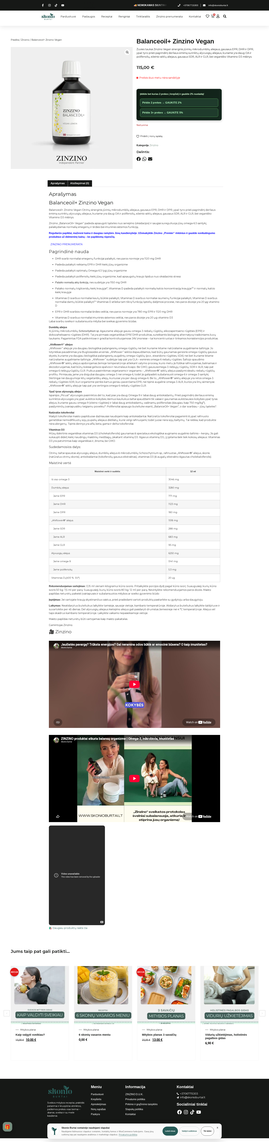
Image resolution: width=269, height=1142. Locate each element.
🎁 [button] (7, 1127)
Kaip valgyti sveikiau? (30, 1034)
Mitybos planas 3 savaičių (159, 1034)
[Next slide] (262, 1013)
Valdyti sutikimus (189, 1131)
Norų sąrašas (98, 1109)
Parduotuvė (68, 16)
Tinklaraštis (143, 16)
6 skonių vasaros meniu (95, 1034)
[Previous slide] (7, 1013)
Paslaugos (88, 16)
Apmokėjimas (98, 1104)
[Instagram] (186, 1112)
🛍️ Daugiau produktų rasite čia (68, 928)
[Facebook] (179, 1112)
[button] (225, 16)
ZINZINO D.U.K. (134, 1094)
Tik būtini (207, 1131)
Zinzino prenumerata (169, 16)
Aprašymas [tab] (58, 183)
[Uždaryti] (217, 1127)
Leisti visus (170, 1131)
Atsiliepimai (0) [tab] (79, 183)
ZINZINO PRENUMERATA (66, 244)
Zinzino (25, 39)
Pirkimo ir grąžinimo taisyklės (141, 1104)
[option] (39, 1013)
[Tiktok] (192, 1112)
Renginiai (124, 16)
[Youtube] (198, 1112)
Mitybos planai (28, 1030)
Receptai (106, 16)
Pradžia (15, 39)
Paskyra (95, 1114)
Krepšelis (96, 1099)
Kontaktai (195, 16)
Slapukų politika (134, 1109)
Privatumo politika (135, 1099)
